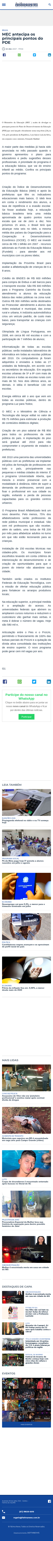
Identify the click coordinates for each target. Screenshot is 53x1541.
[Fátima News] (26, 4)
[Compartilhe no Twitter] (34, 54)
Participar (26, 716)
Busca (49, 4)
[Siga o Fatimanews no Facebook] (49, 1501)
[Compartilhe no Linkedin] (49, 54)
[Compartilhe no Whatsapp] (19, 54)
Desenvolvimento (20, 1533)
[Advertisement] (26, 91)
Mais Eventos (26, 1424)
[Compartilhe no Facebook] (4, 54)
